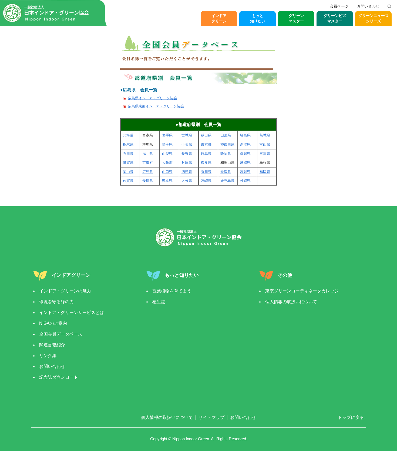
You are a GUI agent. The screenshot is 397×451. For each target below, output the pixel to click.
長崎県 (147, 181)
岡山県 (128, 172)
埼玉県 (167, 144)
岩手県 (167, 135)
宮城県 (186, 135)
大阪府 (167, 162)
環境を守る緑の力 (56, 301)
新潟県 (245, 144)
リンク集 (47, 355)
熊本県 (167, 181)
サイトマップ (211, 417)
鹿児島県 (227, 181)
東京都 (206, 144)
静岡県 (225, 154)
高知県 (245, 172)
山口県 (167, 172)
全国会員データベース (60, 334)
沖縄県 (245, 181)
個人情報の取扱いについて (291, 301)
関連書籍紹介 (52, 345)
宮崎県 (206, 181)
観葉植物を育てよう (171, 291)
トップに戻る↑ (352, 417)
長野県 (186, 154)
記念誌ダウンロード (58, 377)
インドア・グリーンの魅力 (65, 291)
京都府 (147, 162)
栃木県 (128, 144)
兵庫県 (186, 162)
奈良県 (206, 162)
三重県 (265, 154)
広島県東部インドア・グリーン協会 (156, 106)
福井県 (147, 154)
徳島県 (186, 172)
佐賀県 (128, 181)
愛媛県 (225, 172)
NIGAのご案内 (53, 323)
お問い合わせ (368, 6)
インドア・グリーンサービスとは (71, 312)
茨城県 (265, 135)
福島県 (245, 135)
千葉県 (186, 144)
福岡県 (265, 172)
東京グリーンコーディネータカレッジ (302, 291)
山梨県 (167, 154)
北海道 (128, 135)
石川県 (128, 154)
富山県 (265, 144)
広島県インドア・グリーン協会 (152, 98)
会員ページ (339, 6)
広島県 (147, 172)
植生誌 (158, 301)
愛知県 (245, 154)
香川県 (206, 172)
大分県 (186, 181)
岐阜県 (206, 154)
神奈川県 (227, 144)
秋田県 (206, 135)
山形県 (225, 135)
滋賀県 (128, 162)
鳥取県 (245, 162)
